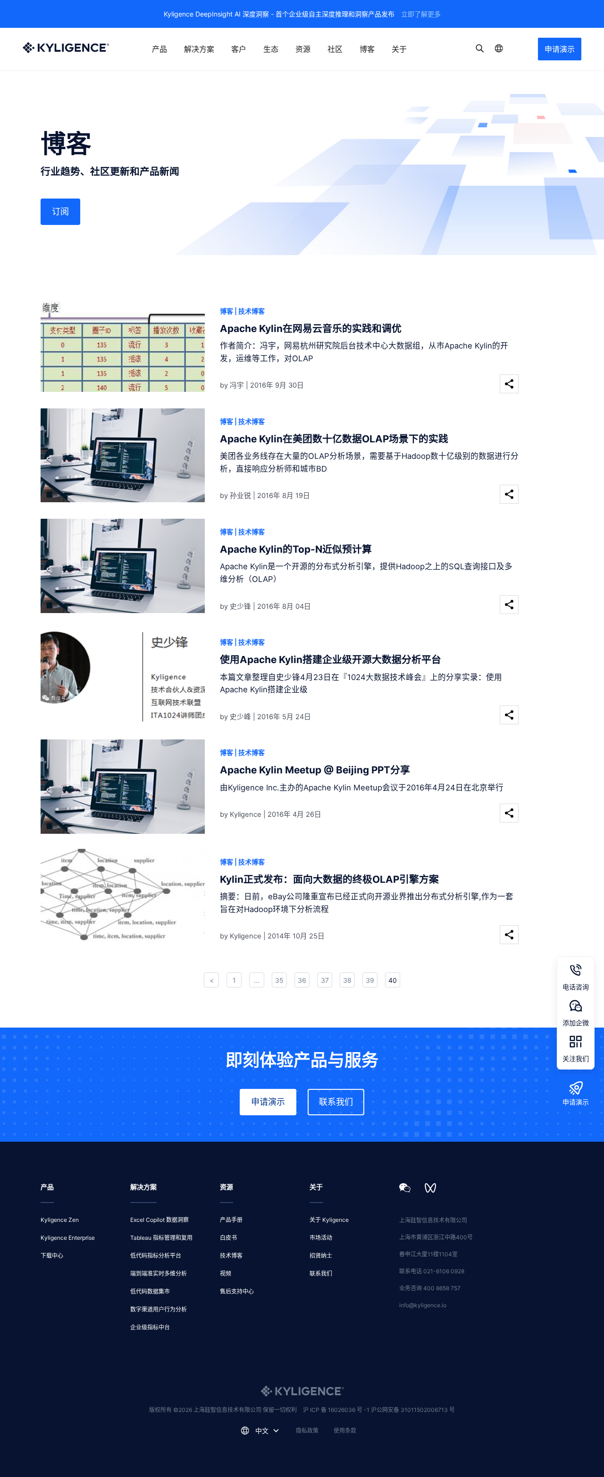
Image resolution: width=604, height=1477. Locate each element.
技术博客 (231, 1255)
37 (325, 980)
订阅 (60, 211)
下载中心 (52, 1255)
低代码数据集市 (150, 1291)
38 (347, 980)
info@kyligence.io (422, 1305)
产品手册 (231, 1219)
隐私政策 (307, 1430)
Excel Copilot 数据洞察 (159, 1219)
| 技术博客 (250, 311)
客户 (238, 49)
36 (302, 980)
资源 (302, 49)
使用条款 (345, 1430)
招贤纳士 (321, 1255)
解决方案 (199, 49)
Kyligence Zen (60, 1219)
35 (279, 980)
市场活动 (321, 1237)
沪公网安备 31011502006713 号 (413, 1409)
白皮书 (228, 1237)
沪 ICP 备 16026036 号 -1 (337, 1409)
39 (370, 980)
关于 (399, 49)
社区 (335, 49)
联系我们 (336, 1102)
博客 (367, 49)
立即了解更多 (421, 14)
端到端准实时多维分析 (158, 1273)
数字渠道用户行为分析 (158, 1309)
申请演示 (560, 49)
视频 (225, 1273)
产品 (159, 49)
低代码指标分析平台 (155, 1255)
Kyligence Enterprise (68, 1237)
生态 (270, 49)
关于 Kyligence (329, 1219)
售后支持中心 (237, 1291)
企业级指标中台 (150, 1327)
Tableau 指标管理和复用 (161, 1237)
